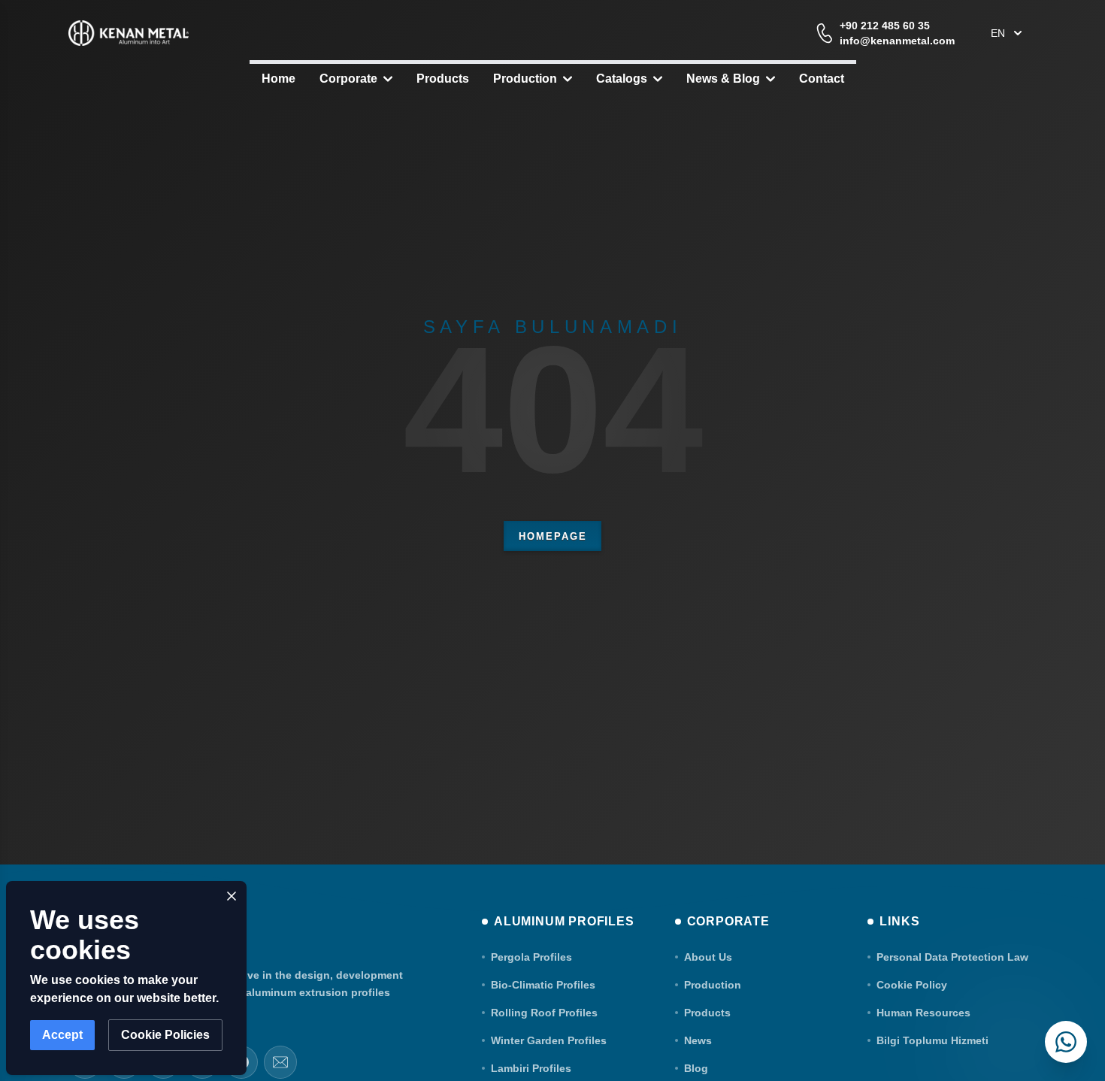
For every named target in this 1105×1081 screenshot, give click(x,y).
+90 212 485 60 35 (885, 26)
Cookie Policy (911, 985)
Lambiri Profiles (531, 1068)
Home (278, 78)
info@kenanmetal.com (897, 41)
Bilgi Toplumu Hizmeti (932, 1040)
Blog (696, 1068)
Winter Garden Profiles (549, 1040)
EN (998, 33)
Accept (62, 1034)
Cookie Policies (165, 1034)
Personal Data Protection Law (952, 957)
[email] (280, 1062)
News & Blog (723, 78)
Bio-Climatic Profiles (543, 985)
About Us (708, 957)
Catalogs (621, 78)
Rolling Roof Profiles (544, 1013)
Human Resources (923, 1013)
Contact (821, 78)
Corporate (348, 78)
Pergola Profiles (531, 957)
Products (442, 78)
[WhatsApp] (1066, 1042)
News (698, 1040)
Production (525, 78)
